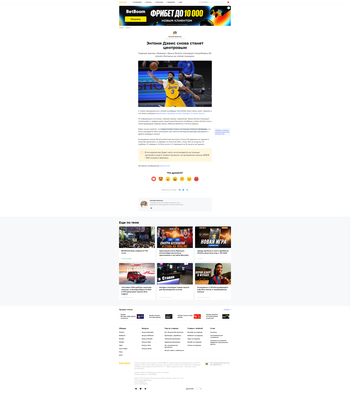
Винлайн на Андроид (194, 332)
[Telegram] (187, 190)
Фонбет (121, 339)
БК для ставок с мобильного (174, 350)
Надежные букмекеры (172, 342)
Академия (171, 2)
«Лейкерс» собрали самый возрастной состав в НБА (222, 132)
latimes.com (165, 166)
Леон (121, 352)
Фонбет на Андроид (194, 342)
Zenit (120, 355)
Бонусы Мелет (147, 348)
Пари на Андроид (193, 339)
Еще (180, 2)
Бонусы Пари (146, 342)
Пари (121, 345)
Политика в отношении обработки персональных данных (219, 342)
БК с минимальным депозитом (171, 346)
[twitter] (140, 388)
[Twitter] (183, 190)
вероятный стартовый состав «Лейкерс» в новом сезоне (180, 113)
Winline (121, 332)
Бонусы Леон (146, 345)
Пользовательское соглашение (216, 336)
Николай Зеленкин (175, 36)
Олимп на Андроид (194, 345)
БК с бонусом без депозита (174, 332)
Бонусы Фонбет (147, 339)
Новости (128, 27)
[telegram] (145, 388)
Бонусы (148, 2)
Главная (121, 27)
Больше (227, 309)
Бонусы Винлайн (147, 332)
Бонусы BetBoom (148, 335)
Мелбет (121, 342)
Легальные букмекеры (172, 339)
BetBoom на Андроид (195, 335)
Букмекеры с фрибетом (173, 335)
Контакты (213, 332)
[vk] (136, 388)
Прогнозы (159, 2)
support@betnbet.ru (145, 380)
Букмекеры (137, 2)
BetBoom (122, 335)
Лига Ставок (123, 348)
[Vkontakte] (179, 190)
